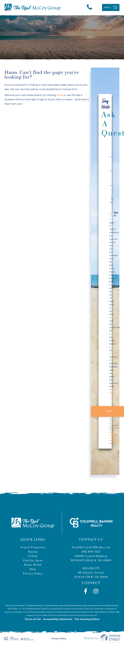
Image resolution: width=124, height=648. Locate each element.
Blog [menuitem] (33, 569)
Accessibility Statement (57, 619)
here (59, 95)
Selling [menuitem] (33, 556)
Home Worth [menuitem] (33, 565)
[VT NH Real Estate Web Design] (102, 638)
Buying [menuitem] (33, 551)
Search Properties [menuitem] (32, 547)
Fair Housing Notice (87, 619)
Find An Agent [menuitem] (33, 560)
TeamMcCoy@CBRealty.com (91, 547)
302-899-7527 (91, 551)
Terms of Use (33, 619)
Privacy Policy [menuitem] (33, 573)
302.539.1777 (91, 568)
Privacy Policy (58, 638)
